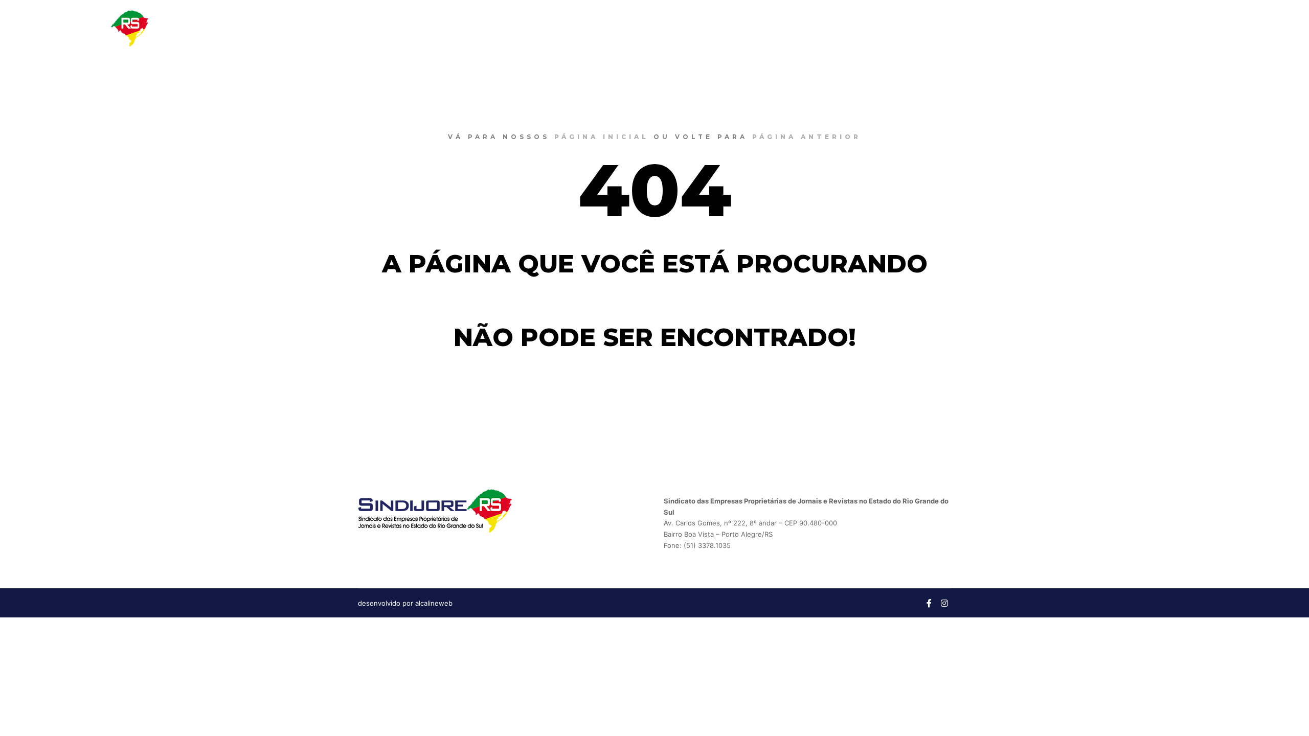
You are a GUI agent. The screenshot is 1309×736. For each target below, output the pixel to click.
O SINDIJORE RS (1041, 28)
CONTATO (1222, 28)
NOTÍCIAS (1107, 28)
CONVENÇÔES (1159, 28)
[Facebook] (1266, 28)
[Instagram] (1282, 28)
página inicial (601, 137)
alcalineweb (434, 603)
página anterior (806, 137)
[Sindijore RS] (84, 28)
